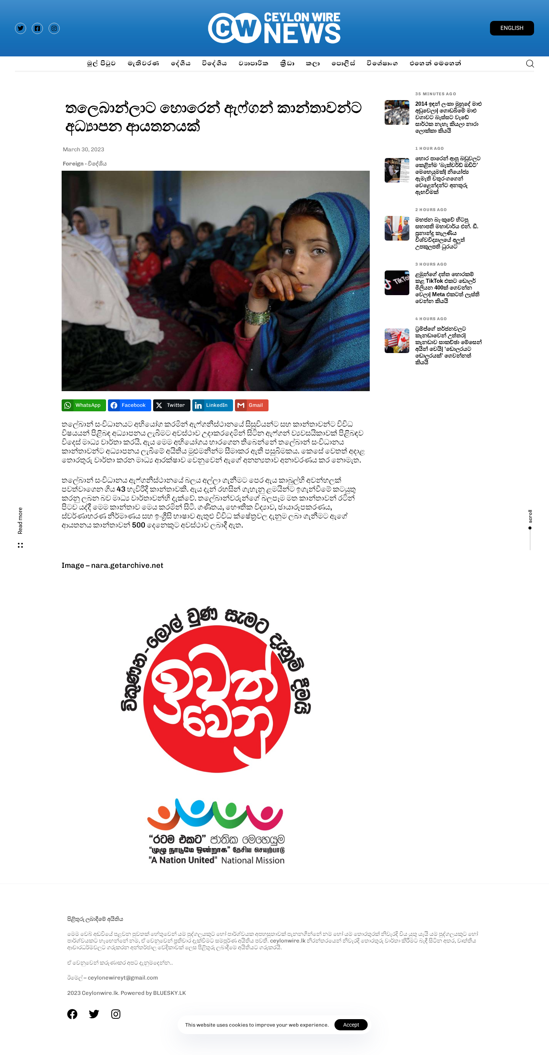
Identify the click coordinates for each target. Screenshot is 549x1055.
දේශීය (181, 63)
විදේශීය (214, 63)
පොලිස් (344, 63)
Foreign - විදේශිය (85, 163)
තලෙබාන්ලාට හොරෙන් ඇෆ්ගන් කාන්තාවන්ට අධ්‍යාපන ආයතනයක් (213, 116)
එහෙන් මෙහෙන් (436, 63)
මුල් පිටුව (101, 63)
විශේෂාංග (382, 63)
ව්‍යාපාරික (254, 63)
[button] (528, 63)
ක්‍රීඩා (287, 63)
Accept (351, 1025)
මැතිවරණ (144, 63)
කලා (313, 63)
